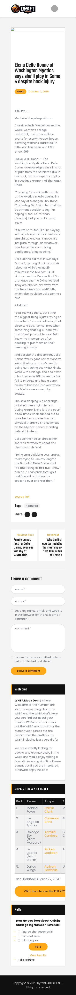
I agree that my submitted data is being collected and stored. (38, 659)
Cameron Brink (51, 820)
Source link (22, 497)
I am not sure (31, 936)
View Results (38, 955)
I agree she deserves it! (37, 932)
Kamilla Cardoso (50, 834)
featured (32, 506)
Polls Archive (26, 960)
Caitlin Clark (49, 810)
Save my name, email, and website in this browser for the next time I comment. (38, 615)
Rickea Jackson (50, 851)
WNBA (20, 91)
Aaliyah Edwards (50, 868)
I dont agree (30, 940)
